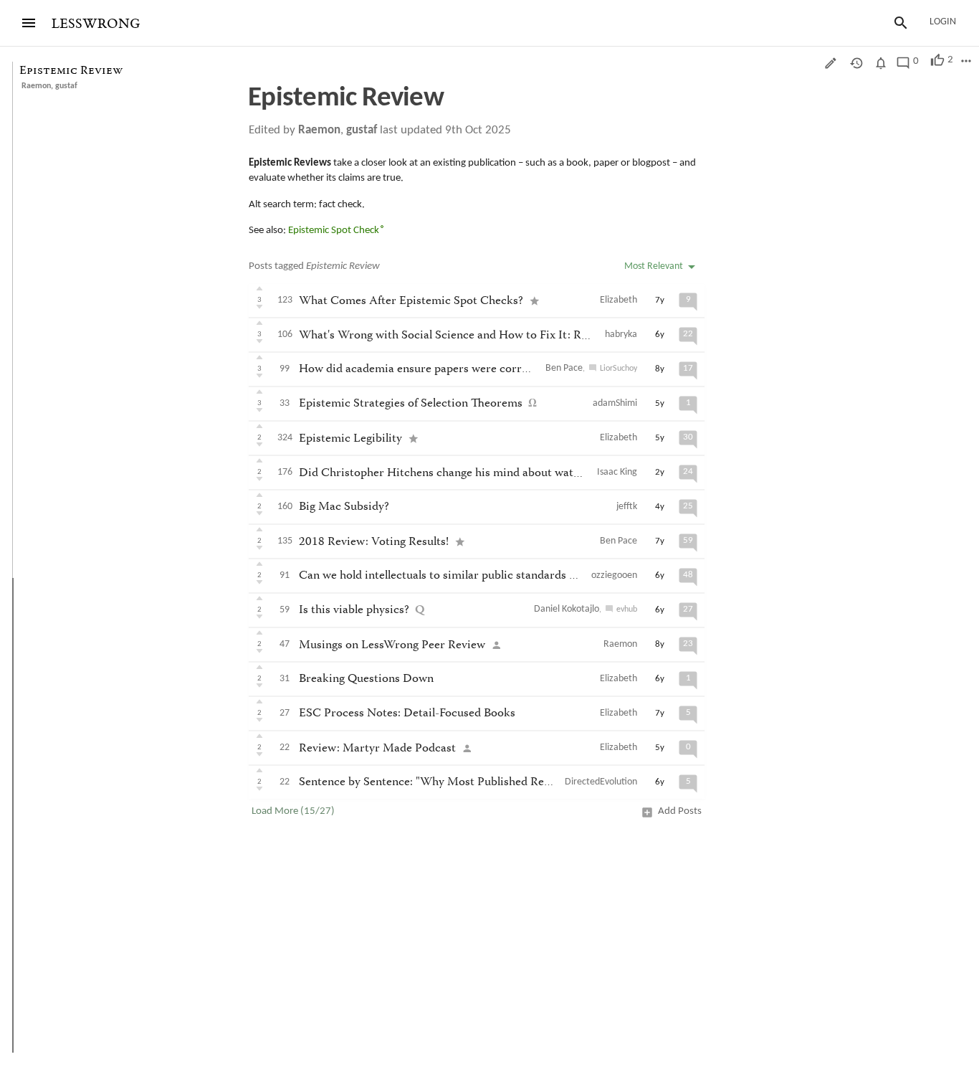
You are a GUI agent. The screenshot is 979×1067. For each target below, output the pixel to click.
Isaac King (617, 472)
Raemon (36, 86)
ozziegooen (614, 575)
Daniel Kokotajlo (566, 609)
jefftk (626, 506)
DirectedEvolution (601, 782)
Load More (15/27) (293, 811)
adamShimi (615, 403)
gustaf (66, 86)
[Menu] (28, 23)
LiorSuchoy (618, 368)
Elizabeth (618, 300)
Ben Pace (564, 368)
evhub (626, 609)
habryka (621, 334)
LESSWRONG (96, 24)
